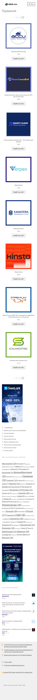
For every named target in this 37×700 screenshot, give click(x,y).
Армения (12, 466)
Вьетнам (16, 476)
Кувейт (27, 496)
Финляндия (27, 525)
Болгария (24, 469)
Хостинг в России (9, 436)
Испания (16, 490)
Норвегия (6, 508)
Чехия (24, 528)
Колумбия (14, 496)
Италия (27, 490)
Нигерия (26, 501)
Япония (7, 537)
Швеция (23, 531)
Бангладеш (26, 466)
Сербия (6, 519)
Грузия (27, 480)
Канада (23, 493)
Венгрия (9, 476)
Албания (27, 464)
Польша (11, 511)
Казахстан (7, 493)
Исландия (6, 490)
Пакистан (30, 508)
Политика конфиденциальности (14, 665)
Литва (7, 499)
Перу (3, 511)
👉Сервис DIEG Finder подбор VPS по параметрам (17, 672)
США (20, 514)
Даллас (32, 480)
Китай (9, 496)
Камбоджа (15, 493)
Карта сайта (8, 662)
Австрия (21, 464)
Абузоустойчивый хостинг (11, 442)
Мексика (6, 502)
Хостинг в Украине (9, 433)
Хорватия (17, 528)
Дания (5, 484)
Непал (21, 501)
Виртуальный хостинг (10, 439)
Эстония (6, 534)
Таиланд (6, 522)
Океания (20, 508)
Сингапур (16, 518)
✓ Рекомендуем (8, 427)
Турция (21, 522)
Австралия (9, 463)
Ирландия (27, 487)
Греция (21, 480)
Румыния (10, 515)
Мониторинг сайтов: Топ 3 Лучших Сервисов (18, 655)
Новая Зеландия (26, 505)
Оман (26, 508)
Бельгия (15, 469)
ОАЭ (13, 508)
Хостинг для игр (8, 450)
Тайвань (13, 522)
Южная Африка (23, 535)
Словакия (27, 519)
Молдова (15, 502)
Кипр (5, 496)
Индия (6, 487)
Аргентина (5, 466)
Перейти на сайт (18, 58)
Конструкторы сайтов (10, 447)
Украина (7, 525)
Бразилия (8, 472)
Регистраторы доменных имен (12, 444)
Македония (22, 499)
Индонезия (16, 487)
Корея (21, 496)
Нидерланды (11, 504)
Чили (30, 528)
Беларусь (7, 469)
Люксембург (14, 499)
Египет (23, 484)
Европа (14, 483)
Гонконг (11, 480)
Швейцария (9, 531)
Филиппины (16, 525)
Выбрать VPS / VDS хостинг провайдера (15, 430)
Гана (20, 476)
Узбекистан (29, 522)
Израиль (30, 484)
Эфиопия (13, 534)
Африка (19, 466)
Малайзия (30, 499)
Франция (8, 528)
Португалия (21, 511)
